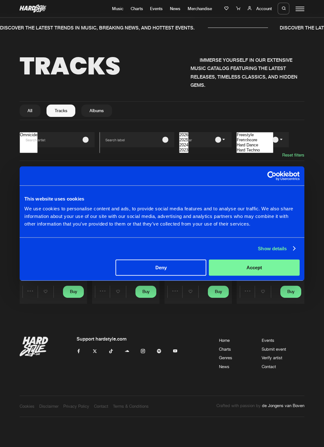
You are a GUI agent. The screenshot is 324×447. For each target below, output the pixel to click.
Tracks (61, 110)
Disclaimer (49, 406)
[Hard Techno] (255, 150)
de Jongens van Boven (283, 405)
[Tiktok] (111, 351)
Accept (254, 267)
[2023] (183, 150)
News (175, 8)
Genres (225, 357)
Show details (272, 248)
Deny (161, 267)
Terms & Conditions (131, 406)
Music (117, 8)
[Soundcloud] (127, 351)
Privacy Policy (76, 406)
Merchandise (200, 8)
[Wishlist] (227, 8)
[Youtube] (175, 351)
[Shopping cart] (239, 8)
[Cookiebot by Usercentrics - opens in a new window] (272, 176)
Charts (137, 8)
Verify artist (272, 357)
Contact (269, 366)
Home (224, 340)
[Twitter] (95, 351)
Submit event (274, 349)
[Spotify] (159, 351)
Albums (97, 110)
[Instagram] (143, 351)
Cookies (27, 406)
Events (156, 8)
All (30, 110)
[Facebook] (79, 351)
